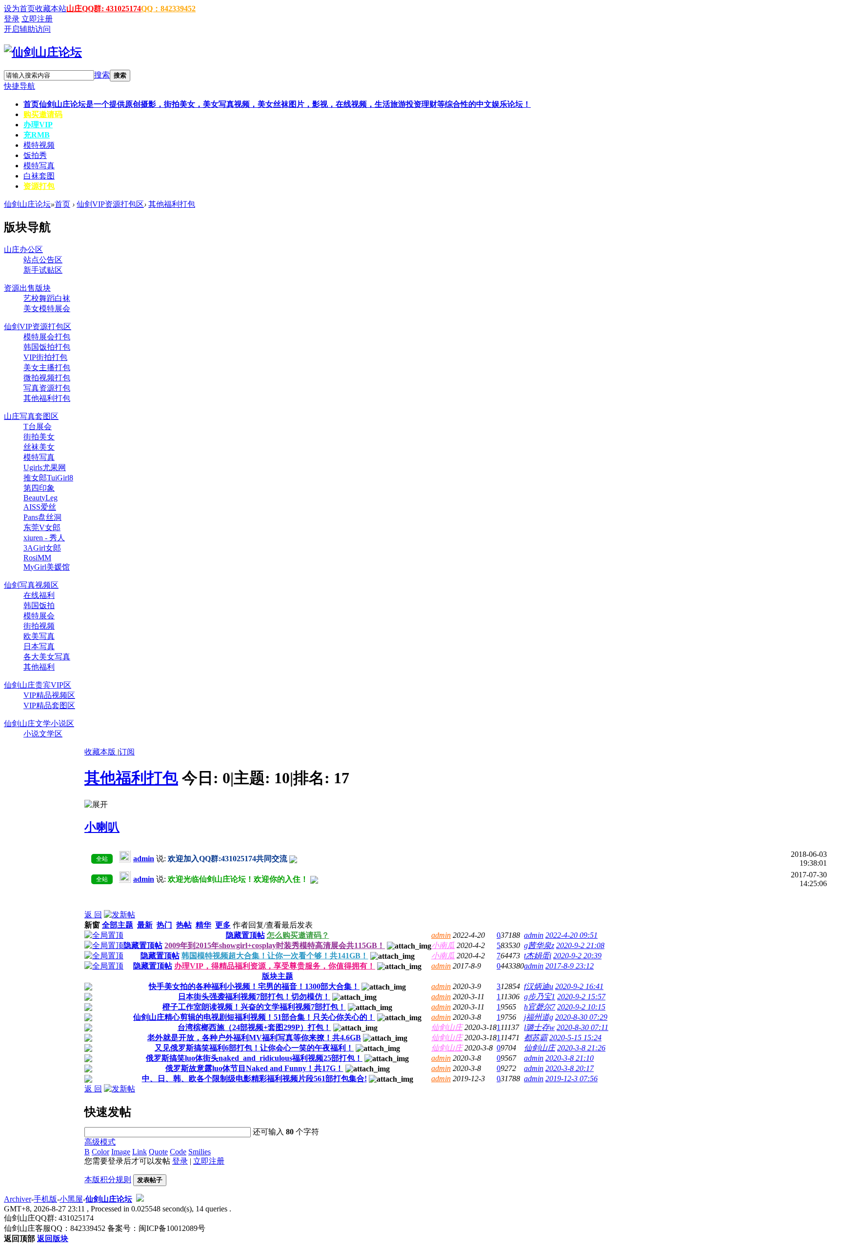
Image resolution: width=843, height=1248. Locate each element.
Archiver (17, 1199)
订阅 (127, 752)
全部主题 (117, 925)
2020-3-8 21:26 (581, 1048)
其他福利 (39, 667)
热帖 (184, 925)
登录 (12, 19)
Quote (158, 1152)
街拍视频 (39, 626)
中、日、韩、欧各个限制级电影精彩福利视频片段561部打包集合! (254, 1078)
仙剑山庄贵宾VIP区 (37, 685)
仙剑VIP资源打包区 (110, 204)
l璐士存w (539, 1027)
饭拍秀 (35, 155)
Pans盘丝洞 (42, 517)
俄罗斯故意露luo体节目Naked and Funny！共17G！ (254, 1068)
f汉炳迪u (538, 986)
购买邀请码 (42, 114)
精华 (203, 925)
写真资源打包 (46, 388)
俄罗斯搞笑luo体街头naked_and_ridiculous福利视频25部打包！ (254, 1058)
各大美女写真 (46, 657)
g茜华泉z (539, 945)
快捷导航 (19, 86)
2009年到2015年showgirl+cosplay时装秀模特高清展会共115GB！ (274, 945)
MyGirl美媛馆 (46, 567)
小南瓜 (443, 945)
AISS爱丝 (39, 507)
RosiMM (37, 558)
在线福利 (39, 595)
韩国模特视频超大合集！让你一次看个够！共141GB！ (274, 955)
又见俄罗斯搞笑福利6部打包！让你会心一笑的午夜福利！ (254, 1048)
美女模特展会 (46, 308)
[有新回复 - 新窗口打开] (88, 988)
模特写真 (39, 165)
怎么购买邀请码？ (298, 935)
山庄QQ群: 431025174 (103, 8)
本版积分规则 (107, 1179)
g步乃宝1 (539, 996)
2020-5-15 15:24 (575, 1037)
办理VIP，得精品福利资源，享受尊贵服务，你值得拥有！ (274, 966)
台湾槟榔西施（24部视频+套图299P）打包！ (254, 1027)
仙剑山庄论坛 (27, 204)
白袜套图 (39, 176)
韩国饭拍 (39, 605)
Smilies (199, 1152)
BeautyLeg (40, 498)
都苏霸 (535, 1037)
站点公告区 (42, 260)
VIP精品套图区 (49, 705)
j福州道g (538, 1017)
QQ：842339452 (168, 8)
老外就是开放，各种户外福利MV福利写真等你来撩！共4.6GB (254, 1037)
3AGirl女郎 (42, 548)
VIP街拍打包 (45, 357)
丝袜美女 (39, 447)
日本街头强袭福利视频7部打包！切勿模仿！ (254, 996)
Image (120, 1152)
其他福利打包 (171, 204)
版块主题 (277, 976)
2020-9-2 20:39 (577, 955)
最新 (145, 925)
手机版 (45, 1199)
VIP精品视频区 (49, 695)
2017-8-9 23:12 (569, 966)
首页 (277, 104)
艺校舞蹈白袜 (46, 298)
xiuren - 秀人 (44, 538)
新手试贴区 (42, 270)
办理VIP (38, 124)
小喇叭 (102, 827)
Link (139, 1152)
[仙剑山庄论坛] (43, 52)
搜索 (102, 75)
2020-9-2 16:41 (579, 986)
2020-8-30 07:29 (581, 1017)
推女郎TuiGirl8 (48, 478)
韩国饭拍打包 (46, 347)
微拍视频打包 (46, 378)
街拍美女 (39, 437)
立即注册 (37, 19)
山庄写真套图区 (31, 416)
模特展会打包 (46, 337)
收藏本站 (50, 8)
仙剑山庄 (446, 1027)
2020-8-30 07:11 (582, 1027)
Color (100, 1152)
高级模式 (100, 1142)
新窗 (92, 925)
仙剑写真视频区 (31, 585)
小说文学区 (42, 734)
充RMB (36, 135)
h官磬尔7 (539, 1007)
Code (178, 1152)
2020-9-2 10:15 (581, 1007)
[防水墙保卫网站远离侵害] (140, 1199)
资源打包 (39, 186)
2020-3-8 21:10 (569, 1058)
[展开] (96, 805)
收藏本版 (101, 752)
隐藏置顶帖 (245, 935)
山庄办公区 (23, 249)
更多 (223, 925)
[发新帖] (119, 915)
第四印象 (39, 488)
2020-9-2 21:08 (580, 945)
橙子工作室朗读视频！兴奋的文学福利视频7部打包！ (254, 1007)
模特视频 (39, 145)
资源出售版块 (27, 288)
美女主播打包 (46, 367)
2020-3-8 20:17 (569, 1068)
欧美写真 (39, 636)
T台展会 (37, 426)
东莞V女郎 (41, 527)
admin (441, 935)
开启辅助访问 (27, 29)
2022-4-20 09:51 (571, 935)
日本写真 (39, 646)
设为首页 (19, 8)
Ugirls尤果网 (44, 467)
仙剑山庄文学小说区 (39, 723)
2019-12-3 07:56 (571, 1078)
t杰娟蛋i (537, 955)
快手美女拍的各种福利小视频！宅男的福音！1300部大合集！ (254, 986)
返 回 (93, 915)
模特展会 (39, 616)
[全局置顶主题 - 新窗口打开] (103, 935)
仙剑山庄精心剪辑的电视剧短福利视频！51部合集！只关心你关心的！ (254, 1017)
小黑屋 (71, 1199)
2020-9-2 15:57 (581, 996)
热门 (164, 925)
